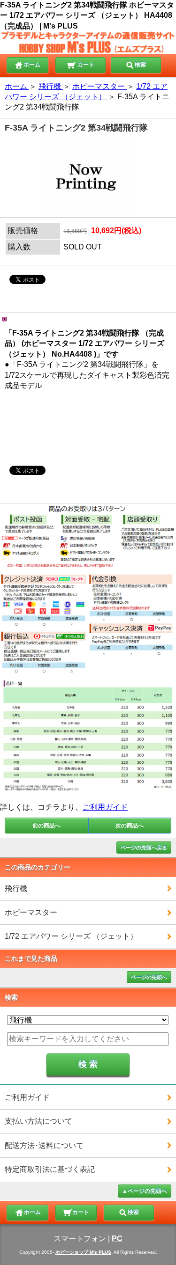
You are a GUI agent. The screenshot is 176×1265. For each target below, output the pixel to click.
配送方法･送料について (44, 1145)
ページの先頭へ (149, 977)
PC (117, 1239)
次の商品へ (129, 825)
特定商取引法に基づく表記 (50, 1169)
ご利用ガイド (105, 807)
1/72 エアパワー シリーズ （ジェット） (71, 936)
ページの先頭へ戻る (144, 847)
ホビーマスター (31, 912)
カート (85, 64)
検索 (140, 64)
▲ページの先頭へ (144, 1191)
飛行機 (16, 888)
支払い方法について (38, 1121)
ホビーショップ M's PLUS (83, 1252)
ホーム (31, 64)
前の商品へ (46, 825)
